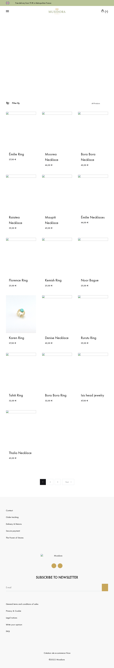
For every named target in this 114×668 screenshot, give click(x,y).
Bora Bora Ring (55, 395)
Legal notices (11, 617)
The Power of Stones (14, 537)
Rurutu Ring (88, 338)
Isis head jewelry (92, 395)
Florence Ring (18, 280)
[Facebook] (54, 565)
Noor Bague (90, 280)
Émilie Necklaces (92, 217)
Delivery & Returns (14, 524)
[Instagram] (60, 565)
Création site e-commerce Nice (57, 653)
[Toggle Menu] (7, 11)
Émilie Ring (16, 154)
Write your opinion (14, 624)
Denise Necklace (57, 338)
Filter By (15, 103)
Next (67, 482)
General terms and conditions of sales (22, 604)
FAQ (8, 631)
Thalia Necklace (20, 453)
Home (54, 84)
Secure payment (13, 530)
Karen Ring (16, 338)
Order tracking (12, 517)
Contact (9, 510)
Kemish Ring (53, 280)
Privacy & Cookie (13, 611)
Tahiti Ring (16, 395)
